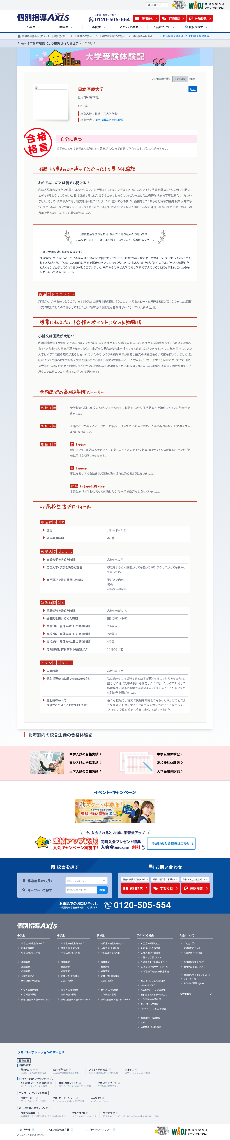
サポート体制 (190, 978)
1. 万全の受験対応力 (150, 943)
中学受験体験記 (168, 754)
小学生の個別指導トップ (32, 943)
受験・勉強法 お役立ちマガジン (35, 999)
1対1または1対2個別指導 (153, 980)
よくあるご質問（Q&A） (194, 983)
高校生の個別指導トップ (112, 943)
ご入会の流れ (190, 943)
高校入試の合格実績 (83, 762)
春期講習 (25, 961)
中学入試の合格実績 (83, 754)
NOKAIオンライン (149, 985)
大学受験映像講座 (149, 999)
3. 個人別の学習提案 (150, 952)
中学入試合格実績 (29, 989)
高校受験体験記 (168, 762)
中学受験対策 (27, 948)
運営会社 (25, 1129)
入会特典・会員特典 (193, 952)
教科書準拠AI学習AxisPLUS (154, 994)
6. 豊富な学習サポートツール (154, 966)
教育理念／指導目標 (150, 1017)
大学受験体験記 (168, 771)
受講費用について (192, 948)
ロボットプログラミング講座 (153, 1008)
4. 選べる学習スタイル (151, 957)
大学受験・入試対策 (110, 948)
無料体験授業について (194, 961)
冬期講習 (25, 971)
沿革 (143, 1022)
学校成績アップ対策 (30, 952)
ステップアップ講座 (149, 1004)
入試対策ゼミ (27, 975)
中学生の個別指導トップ (72, 943)
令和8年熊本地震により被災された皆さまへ (58, 43)
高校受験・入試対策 (70, 948)
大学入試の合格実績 (83, 771)
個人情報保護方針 (59, 1129)
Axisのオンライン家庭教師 (153, 989)
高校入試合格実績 (69, 989)
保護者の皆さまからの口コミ (197, 974)
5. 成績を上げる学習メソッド (154, 962)
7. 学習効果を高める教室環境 (155, 971)
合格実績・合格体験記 (151, 1027)
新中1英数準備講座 (30, 980)
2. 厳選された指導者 (150, 948)
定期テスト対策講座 (70, 975)
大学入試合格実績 (109, 989)
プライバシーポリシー (99, 1129)
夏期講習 (25, 966)
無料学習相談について (194, 966)
